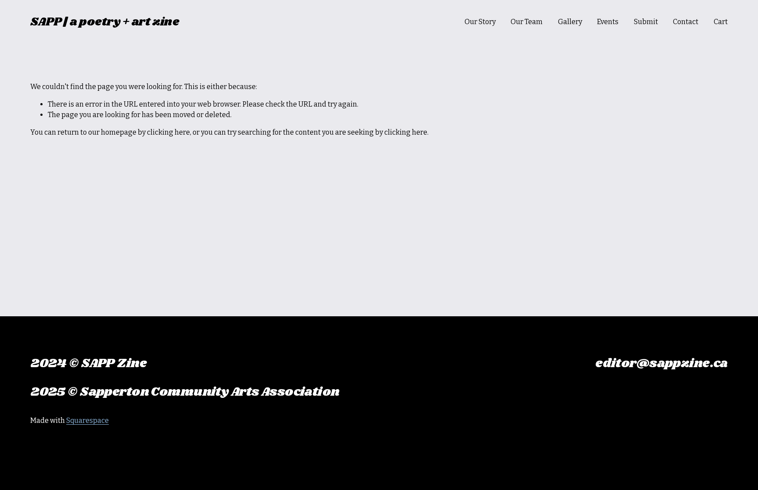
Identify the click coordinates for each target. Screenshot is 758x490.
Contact (685, 22)
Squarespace (87, 420)
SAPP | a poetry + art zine (104, 22)
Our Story (480, 22)
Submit (646, 22)
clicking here (168, 132)
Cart (721, 22)
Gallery (570, 22)
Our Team (527, 22)
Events (608, 22)
